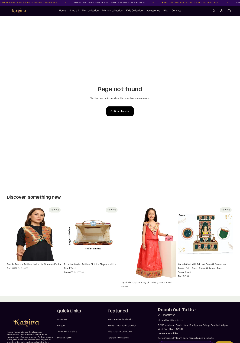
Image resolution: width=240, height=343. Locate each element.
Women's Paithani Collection (122, 325)
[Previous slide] (12, 233)
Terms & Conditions (67, 331)
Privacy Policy (64, 337)
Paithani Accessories (118, 337)
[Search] (214, 11)
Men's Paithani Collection (120, 319)
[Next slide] (56, 233)
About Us (62, 319)
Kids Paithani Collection (120, 331)
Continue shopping (120, 111)
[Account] (221, 11)
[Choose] (170, 274)
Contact (61, 325)
